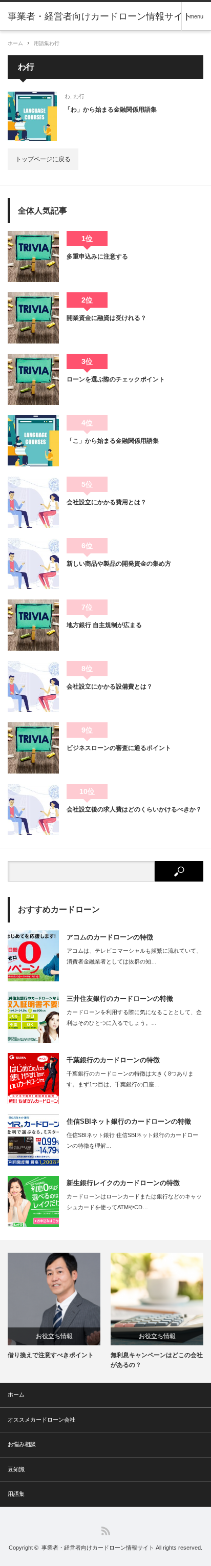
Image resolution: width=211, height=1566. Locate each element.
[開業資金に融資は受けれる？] (33, 318)
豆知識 (16, 1469)
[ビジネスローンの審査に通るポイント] (33, 748)
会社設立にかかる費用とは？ (106, 502)
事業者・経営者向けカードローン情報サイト (97, 1547)
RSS (105, 1531)
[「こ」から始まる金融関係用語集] (33, 440)
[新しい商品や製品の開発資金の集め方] (33, 563)
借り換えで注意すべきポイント (51, 1355)
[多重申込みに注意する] (33, 256)
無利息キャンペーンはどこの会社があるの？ (157, 1360)
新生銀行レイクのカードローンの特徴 (123, 1183)
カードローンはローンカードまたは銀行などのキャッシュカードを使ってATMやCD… (134, 1201)
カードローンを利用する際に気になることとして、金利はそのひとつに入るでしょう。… (134, 1017)
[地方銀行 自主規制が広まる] (33, 625)
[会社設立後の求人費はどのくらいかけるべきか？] (33, 809)
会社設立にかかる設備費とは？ (110, 686)
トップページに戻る (43, 159)
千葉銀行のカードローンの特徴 (113, 1060)
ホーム (16, 1394)
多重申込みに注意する (97, 256)
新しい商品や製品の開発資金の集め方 (119, 563)
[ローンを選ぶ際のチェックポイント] (33, 379)
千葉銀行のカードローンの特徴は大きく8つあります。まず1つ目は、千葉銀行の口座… (130, 1078)
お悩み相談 (22, 1444)
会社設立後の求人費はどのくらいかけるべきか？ (134, 809)
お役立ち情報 (54, 1336)
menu (196, 16)
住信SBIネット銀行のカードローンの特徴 (129, 1121)
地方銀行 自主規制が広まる (104, 625)
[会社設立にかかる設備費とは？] (33, 686)
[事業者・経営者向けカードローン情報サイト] (100, 16)
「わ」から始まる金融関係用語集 (111, 109)
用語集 (41, 43)
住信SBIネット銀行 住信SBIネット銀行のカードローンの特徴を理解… (132, 1140)
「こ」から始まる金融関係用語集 (113, 440)
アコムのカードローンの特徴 (110, 937)
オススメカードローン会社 (41, 1420)
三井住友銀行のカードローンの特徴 (120, 998)
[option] (54, 1306)
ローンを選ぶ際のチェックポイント (116, 379)
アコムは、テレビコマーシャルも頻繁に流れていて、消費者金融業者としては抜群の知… (134, 956)
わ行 (54, 43)
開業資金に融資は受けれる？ (106, 317)
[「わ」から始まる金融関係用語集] (32, 116)
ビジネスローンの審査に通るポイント (119, 748)
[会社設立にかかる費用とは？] (33, 502)
